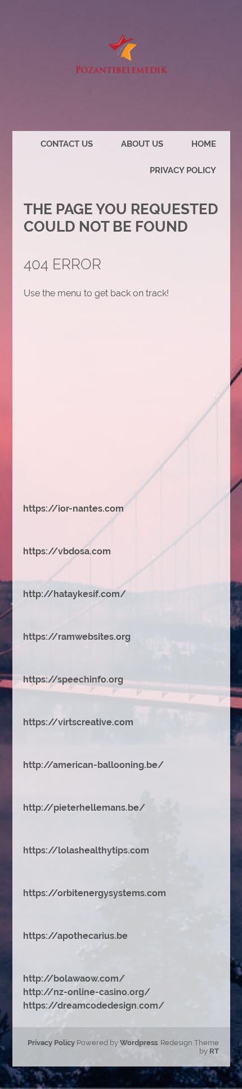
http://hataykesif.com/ (74, 594)
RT (214, 1051)
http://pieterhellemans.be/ (84, 807)
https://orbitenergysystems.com (94, 893)
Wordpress (139, 1042)
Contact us (67, 144)
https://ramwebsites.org (77, 636)
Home (203, 144)
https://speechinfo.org (73, 679)
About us (142, 144)
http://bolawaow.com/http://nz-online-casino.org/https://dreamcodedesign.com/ (93, 992)
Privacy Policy (183, 170)
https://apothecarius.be (75, 935)
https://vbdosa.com (67, 551)
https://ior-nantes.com (73, 508)
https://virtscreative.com (78, 722)
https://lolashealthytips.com (86, 850)
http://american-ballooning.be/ (93, 765)
